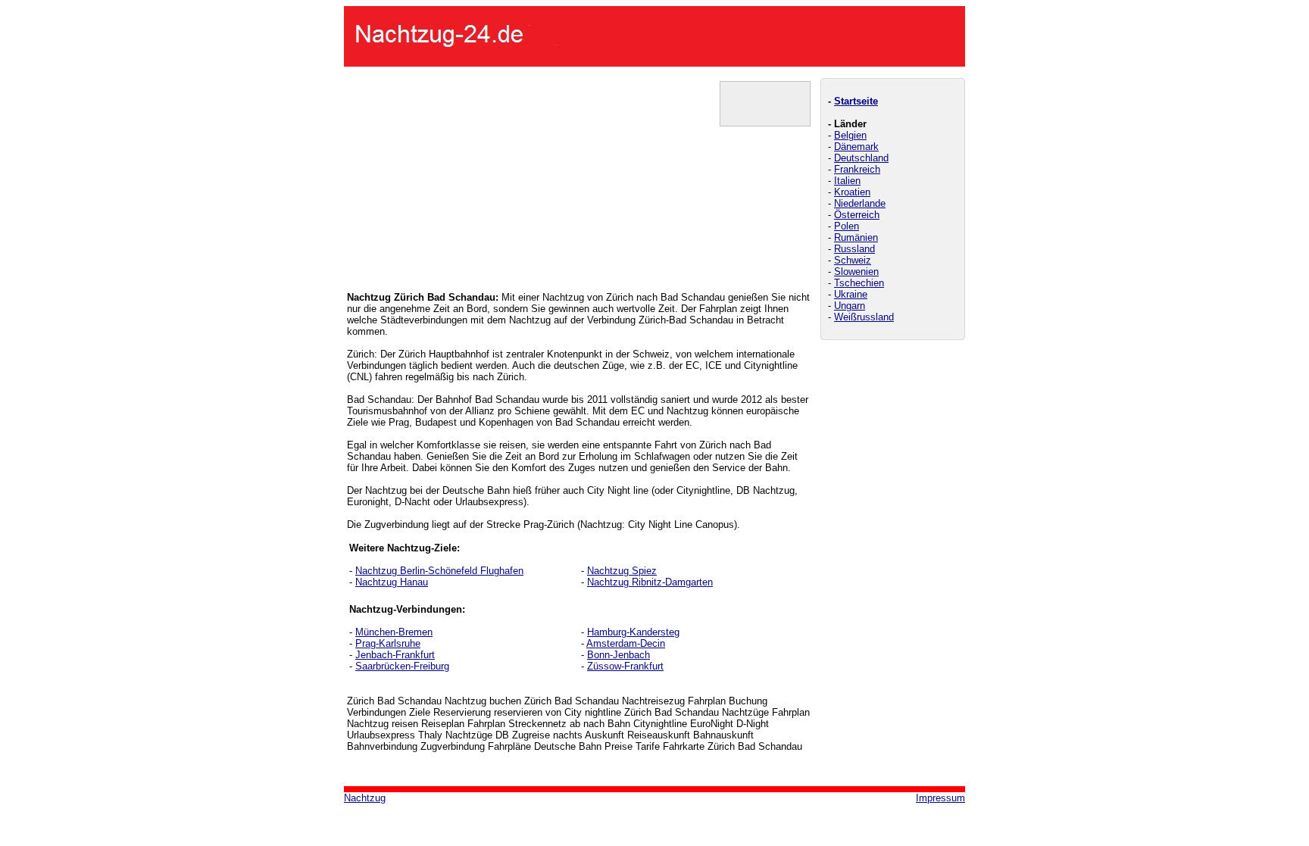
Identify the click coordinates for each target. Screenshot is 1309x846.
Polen (846, 226)
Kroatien (852, 192)
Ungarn (849, 305)
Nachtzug (365, 798)
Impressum (940, 798)
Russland (854, 248)
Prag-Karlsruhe (387, 643)
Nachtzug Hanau (391, 582)
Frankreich (857, 169)
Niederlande (860, 203)
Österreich (856, 214)
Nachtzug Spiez (622, 570)
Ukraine (850, 294)
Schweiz (852, 260)
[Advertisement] (460, 175)
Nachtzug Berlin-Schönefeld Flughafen (439, 570)
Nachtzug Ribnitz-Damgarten (650, 582)
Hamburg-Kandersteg (633, 632)
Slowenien (856, 271)
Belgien (850, 135)
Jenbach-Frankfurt (395, 654)
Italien (847, 180)
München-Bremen (394, 632)
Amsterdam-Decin (625, 643)
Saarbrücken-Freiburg (402, 666)
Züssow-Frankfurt (625, 666)
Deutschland (861, 158)
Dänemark (856, 146)
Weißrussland (864, 317)
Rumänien (856, 237)
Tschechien (859, 283)
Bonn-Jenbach (618, 654)
